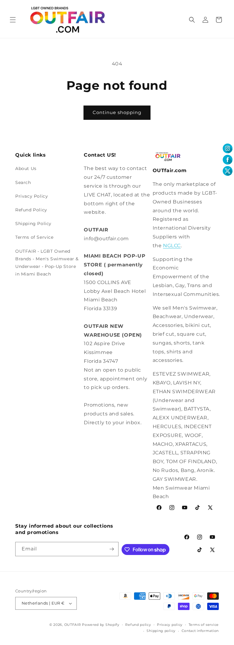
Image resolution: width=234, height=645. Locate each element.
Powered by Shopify (100, 624)
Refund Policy (31, 210)
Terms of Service (34, 237)
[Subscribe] (111, 549)
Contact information (200, 631)
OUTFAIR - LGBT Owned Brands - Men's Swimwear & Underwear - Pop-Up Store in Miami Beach (47, 262)
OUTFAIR (72, 624)
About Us (26, 168)
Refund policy (138, 624)
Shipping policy (161, 631)
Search (23, 182)
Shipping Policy (33, 223)
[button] (13, 19)
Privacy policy (170, 624)
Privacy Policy (31, 196)
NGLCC (172, 245)
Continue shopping (117, 112)
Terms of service (204, 624)
